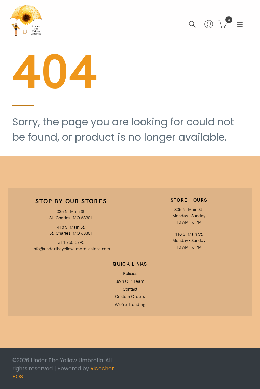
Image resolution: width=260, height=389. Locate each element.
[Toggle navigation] (240, 24)
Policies (130, 273)
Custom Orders (130, 296)
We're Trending (130, 304)
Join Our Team (130, 281)
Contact (130, 289)
